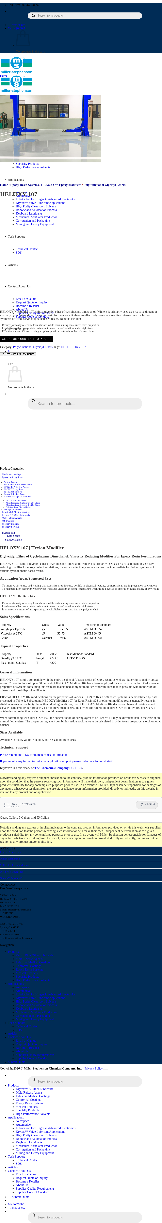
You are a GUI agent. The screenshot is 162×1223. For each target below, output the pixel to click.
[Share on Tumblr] (24, 350)
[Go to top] (105, 1069)
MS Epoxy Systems (13, 509)
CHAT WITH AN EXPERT (18, 354)
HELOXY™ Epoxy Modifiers (61, 184)
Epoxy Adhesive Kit (13, 492)
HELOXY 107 (76, 347)
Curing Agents (10, 482)
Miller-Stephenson (10, 858)
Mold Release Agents (12, 518)
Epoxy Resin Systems (24, 184)
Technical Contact (27, 1026)
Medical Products (27, 973)
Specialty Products (10, 524)
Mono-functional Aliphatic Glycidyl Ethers (23, 503)
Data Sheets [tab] (13, 535)
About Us (22, 309)
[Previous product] (4, 203)
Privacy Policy (94, 1068)
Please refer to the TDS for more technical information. (34, 754)
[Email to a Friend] (15, 350)
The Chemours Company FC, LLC (58, 768)
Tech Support (16, 1022)
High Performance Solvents (33, 980)
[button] (16, 28)
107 (63, 347)
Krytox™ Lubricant (10, 852)
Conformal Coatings (11, 474)
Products (13, 951)
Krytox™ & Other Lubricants (16, 515)
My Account (16, 1204)
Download (150, 803)
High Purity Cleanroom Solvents (36, 1001)
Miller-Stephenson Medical (14, 865)
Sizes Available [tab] (13, 539)
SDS (19, 1030)
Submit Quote (16, 1062)
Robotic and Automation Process (36, 1005)
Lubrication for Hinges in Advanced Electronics (45, 199)
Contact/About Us (19, 1037)
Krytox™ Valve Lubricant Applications (40, 202)
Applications (16, 179)
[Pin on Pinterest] (20, 350)
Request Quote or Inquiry (32, 1044)
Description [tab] (8, 532)
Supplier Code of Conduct (32, 1058)
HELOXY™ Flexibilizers (16, 501)
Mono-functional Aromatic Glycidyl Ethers (23, 505)
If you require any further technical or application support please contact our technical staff (56, 761)
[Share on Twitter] (11, 350)
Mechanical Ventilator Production (36, 1012)
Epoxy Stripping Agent (14, 494)
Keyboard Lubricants (29, 1008)
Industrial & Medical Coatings (16, 512)
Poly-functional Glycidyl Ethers (104, 184)
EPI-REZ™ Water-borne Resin (18, 484)
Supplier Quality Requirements (35, 1054)
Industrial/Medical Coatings (33, 962)
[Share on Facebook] (6, 350)
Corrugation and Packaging (33, 1015)
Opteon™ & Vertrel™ (11, 878)
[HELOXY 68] (52, 305)
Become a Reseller (27, 1047)
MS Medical (8, 521)
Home (4, 184)
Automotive (23, 990)
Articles (13, 1033)
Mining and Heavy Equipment (35, 1019)
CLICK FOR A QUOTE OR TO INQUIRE (26, 338)
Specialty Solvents (10, 526)
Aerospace (22, 987)
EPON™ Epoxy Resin (14, 489)
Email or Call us (26, 1040)
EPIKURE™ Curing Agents (16, 487)
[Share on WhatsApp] (2, 350)
